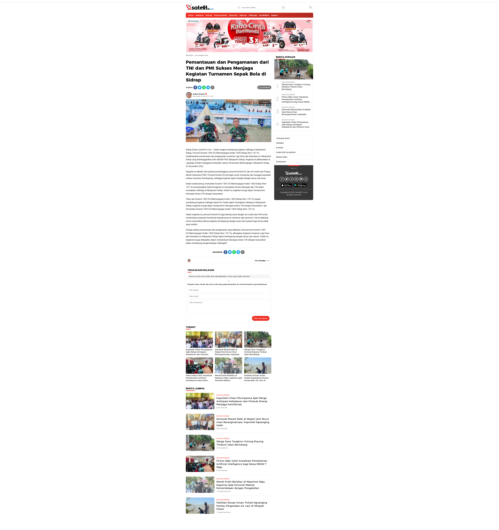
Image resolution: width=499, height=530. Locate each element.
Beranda (189, 55)
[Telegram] (208, 87)
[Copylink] (212, 87)
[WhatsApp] (204, 87)
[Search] (283, 7)
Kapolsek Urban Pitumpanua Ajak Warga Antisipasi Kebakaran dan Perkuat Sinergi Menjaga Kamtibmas (199, 353)
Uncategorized (201, 55)
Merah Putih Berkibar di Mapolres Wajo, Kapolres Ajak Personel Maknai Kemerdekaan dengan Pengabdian (228, 380)
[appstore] (286, 185)
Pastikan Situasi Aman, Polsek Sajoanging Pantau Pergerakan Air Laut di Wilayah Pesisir (256, 379)
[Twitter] (200, 87)
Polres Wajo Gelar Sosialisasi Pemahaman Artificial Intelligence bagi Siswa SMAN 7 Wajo (199, 379)
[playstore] (300, 185)
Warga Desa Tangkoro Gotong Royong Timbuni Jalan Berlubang (255, 352)
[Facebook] (195, 87)
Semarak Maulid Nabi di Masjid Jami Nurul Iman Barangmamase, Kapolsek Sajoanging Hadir (227, 353)
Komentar (265, 87)
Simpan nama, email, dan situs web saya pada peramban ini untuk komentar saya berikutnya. (227, 284)
